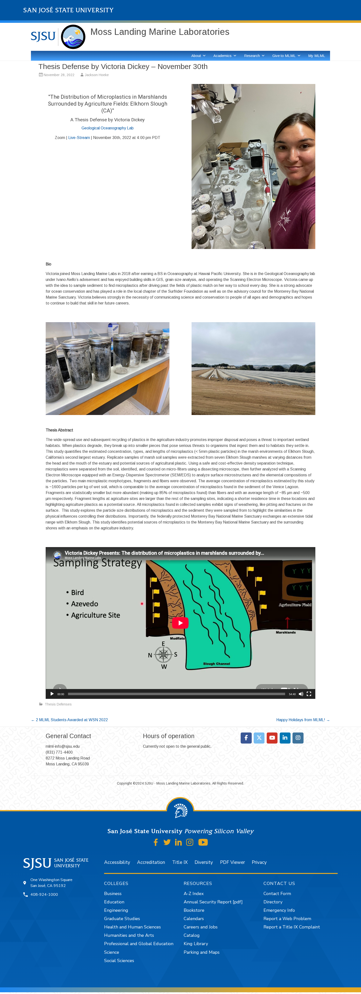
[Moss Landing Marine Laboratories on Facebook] (246, 738)
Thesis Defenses (58, 704)
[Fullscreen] (308, 693)
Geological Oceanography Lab (108, 128)
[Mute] (301, 693)
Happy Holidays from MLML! (303, 720)
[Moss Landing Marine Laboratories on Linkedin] (285, 738)
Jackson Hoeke (97, 75)
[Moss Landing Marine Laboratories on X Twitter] (259, 738)
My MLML (316, 56)
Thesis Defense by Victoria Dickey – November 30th (123, 66)
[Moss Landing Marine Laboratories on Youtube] (272, 738)
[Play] (52, 693)
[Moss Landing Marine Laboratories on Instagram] (298, 738)
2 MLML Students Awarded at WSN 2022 (69, 720)
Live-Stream (79, 138)
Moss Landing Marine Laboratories (159, 32)
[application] (180, 623)
